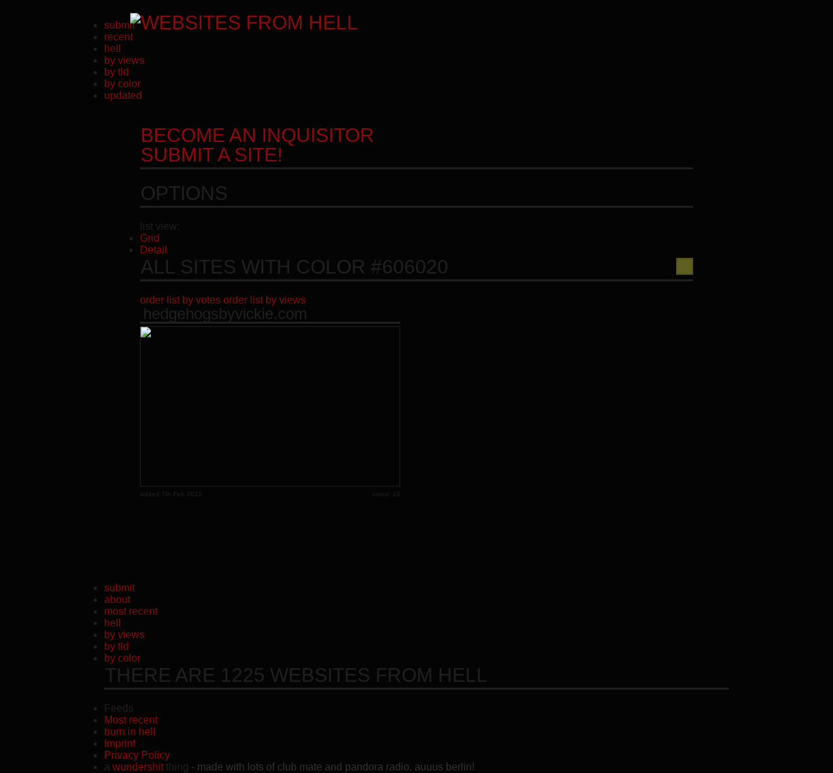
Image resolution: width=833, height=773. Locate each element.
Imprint (119, 743)
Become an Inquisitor (257, 144)
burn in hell (130, 731)
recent (118, 36)
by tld (116, 71)
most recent (130, 611)
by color (122, 83)
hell (112, 48)
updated (123, 95)
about (117, 599)
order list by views (264, 299)
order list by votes (180, 299)
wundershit (138, 766)
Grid (149, 238)
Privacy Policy (137, 755)
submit (119, 25)
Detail (153, 249)
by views (124, 60)
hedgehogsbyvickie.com (225, 314)
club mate (299, 766)
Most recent (130, 719)
